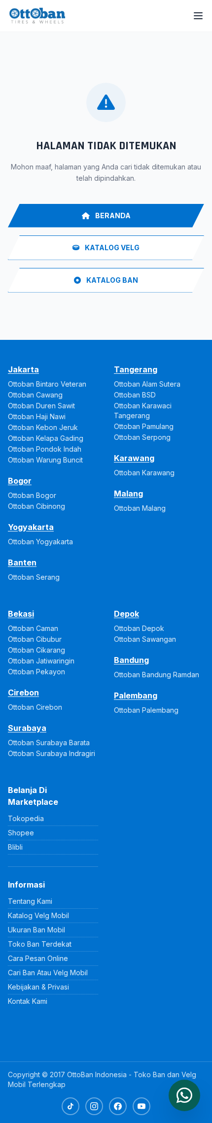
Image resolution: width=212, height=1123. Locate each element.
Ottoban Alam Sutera (147, 384)
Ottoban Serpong (142, 437)
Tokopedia (26, 818)
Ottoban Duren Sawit (41, 405)
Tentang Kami (30, 901)
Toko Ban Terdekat (39, 944)
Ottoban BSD (135, 395)
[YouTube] (141, 1106)
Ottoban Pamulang (144, 426)
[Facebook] (118, 1106)
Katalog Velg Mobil (38, 915)
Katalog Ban (111, 280)
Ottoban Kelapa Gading (45, 438)
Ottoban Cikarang (36, 650)
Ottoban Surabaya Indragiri (51, 753)
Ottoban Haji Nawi (37, 416)
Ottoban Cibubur (35, 639)
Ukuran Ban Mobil (36, 929)
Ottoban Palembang (146, 710)
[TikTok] (70, 1106)
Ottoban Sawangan (145, 639)
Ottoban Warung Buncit (45, 460)
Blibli (15, 847)
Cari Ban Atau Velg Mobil (48, 972)
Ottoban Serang (34, 577)
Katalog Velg (111, 247)
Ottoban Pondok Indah (44, 449)
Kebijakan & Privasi (38, 987)
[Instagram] (94, 1106)
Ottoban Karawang (144, 472)
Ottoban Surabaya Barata (49, 742)
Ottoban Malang (140, 508)
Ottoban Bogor (32, 495)
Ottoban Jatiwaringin (41, 661)
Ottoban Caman (33, 628)
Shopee (21, 832)
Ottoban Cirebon (35, 707)
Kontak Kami (27, 1001)
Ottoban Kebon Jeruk (43, 427)
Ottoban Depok (139, 628)
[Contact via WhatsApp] (184, 1095)
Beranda (112, 215)
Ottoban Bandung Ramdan (156, 674)
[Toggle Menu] (198, 16)
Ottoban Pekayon (36, 671)
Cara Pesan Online (38, 958)
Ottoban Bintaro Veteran (47, 384)
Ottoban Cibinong (36, 506)
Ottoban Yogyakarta (40, 541)
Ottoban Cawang (35, 395)
